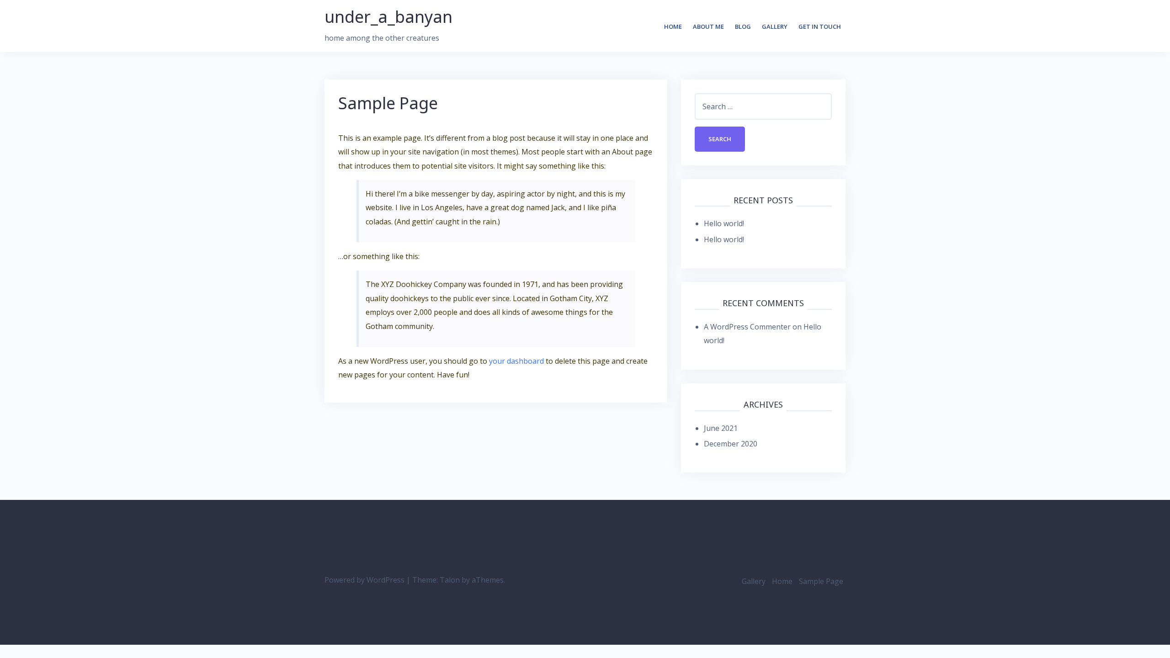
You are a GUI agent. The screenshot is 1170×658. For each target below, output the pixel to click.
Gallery (774, 26)
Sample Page (821, 581)
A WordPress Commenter (747, 327)
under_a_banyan (388, 16)
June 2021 (721, 428)
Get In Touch (819, 26)
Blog (743, 26)
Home (673, 26)
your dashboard (516, 361)
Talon (450, 580)
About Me (708, 26)
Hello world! (724, 223)
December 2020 (730, 444)
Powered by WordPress (364, 580)
